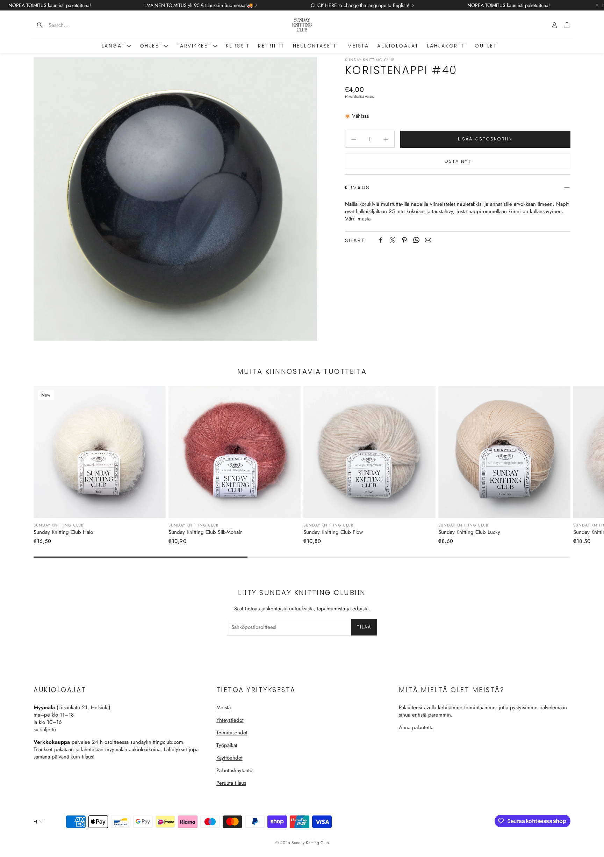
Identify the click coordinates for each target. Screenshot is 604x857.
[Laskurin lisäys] (386, 139)
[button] (75, 25)
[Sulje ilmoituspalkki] (597, 5)
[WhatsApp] (416, 240)
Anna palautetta (416, 727)
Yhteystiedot (230, 720)
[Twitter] (392, 240)
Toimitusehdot (231, 732)
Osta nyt (457, 161)
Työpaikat (226, 745)
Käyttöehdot (229, 758)
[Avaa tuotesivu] (234, 452)
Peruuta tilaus (231, 783)
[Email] (428, 240)
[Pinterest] (404, 240)
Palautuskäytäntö (234, 770)
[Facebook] (381, 240)
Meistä (223, 707)
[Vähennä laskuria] (353, 139)
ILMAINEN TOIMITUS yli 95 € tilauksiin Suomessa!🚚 (198, 5)
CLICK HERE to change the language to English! (360, 5)
